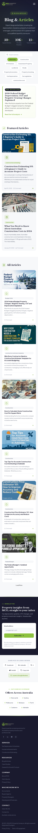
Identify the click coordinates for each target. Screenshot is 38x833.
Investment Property (25, 63)
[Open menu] (34, 3)
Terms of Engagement (18, 828)
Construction (24, 59)
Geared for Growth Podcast (10, 767)
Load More (19, 585)
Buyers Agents (6, 794)
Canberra (14, 707)
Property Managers (8, 797)
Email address (8, 626)
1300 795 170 (6, 809)
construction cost (19, 80)
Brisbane (21, 703)
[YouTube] (11, 736)
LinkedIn (23, 665)
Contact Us (5, 812)
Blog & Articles (6, 761)
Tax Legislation (26, 76)
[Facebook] (3, 736)
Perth (32, 703)
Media (24, 68)
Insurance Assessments (9, 749)
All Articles (12, 59)
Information (10, 63)
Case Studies (6, 764)
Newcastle (14, 698)
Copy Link (26, 670)
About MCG (5, 776)
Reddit (13, 670)
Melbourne (9, 703)
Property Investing (28, 72)
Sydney (26, 698)
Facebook (10, 665)
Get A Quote (6, 779)
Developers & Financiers (9, 800)
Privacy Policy (6, 782)
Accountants (6, 791)
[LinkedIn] (7, 736)
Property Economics (10, 72)
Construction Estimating (9, 752)
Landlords (15, 68)
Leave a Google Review (20, 675)
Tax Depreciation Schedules (10, 746)
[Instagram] (15, 736)
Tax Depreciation (12, 76)
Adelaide (26, 707)
